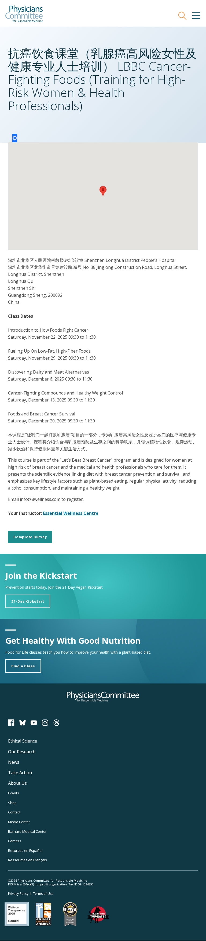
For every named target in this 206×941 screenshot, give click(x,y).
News (13, 762)
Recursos (25, 850)
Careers (14, 840)
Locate (14, 138)
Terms (43, 893)
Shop (12, 802)
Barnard (27, 831)
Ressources (27, 859)
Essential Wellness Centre (70, 513)
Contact (14, 812)
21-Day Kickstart (27, 601)
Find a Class (23, 666)
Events (13, 793)
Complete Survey (30, 536)
